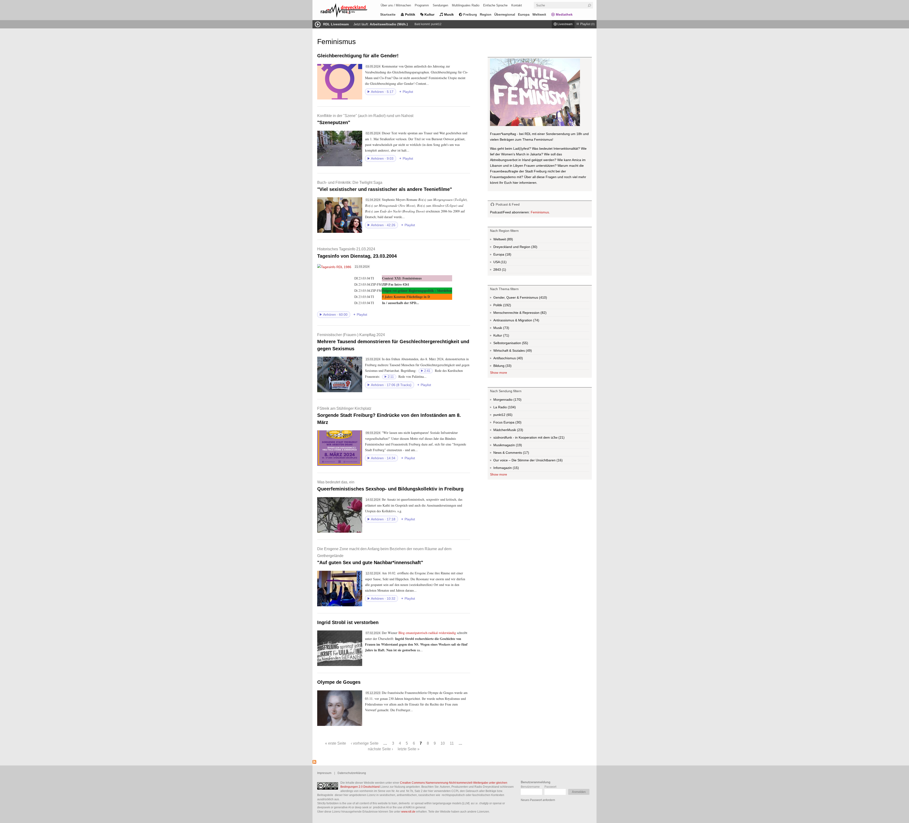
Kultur (429, 14)
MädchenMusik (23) (519, 431)
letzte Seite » (408, 749)
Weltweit (539, 14)
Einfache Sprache (495, 5)
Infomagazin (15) (515, 469)
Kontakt (516, 5)
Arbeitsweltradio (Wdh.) (389, 24)
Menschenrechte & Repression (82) (532, 314)
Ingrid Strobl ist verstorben (348, 622)
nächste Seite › (380, 749)
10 (443, 743)
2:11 (391, 376)
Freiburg (470, 14)
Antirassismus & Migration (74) (526, 321)
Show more (498, 372)
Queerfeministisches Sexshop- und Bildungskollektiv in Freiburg (390, 485)
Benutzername (530, 786)
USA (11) (504, 263)
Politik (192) (506, 306)
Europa (524, 14)
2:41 (427, 371)
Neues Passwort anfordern (538, 799)
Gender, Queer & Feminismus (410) (529, 298)
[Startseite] (350, 11)
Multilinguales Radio (465, 5)
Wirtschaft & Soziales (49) (520, 352)
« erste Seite (335, 743)
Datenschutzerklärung (352, 772)
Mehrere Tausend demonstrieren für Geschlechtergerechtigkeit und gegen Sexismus (393, 342)
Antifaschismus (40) (519, 359)
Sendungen (440, 5)
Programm (422, 5)
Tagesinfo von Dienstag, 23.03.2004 (357, 252)
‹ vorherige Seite (365, 743)
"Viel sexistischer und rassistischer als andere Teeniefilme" (384, 186)
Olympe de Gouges (339, 682)
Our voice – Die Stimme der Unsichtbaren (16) (538, 461)
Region (485, 14)
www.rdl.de (408, 811)
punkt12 (436, 24)
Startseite (388, 14)
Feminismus (540, 212)
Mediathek (564, 14)
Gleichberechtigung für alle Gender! (358, 55)
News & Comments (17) (519, 453)
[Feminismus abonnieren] (314, 763)
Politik (410, 14)
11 (452, 743)
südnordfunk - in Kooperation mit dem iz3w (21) (538, 438)
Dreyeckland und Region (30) (524, 248)
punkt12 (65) (509, 415)
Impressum (324, 772)
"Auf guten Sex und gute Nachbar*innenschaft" (384, 556)
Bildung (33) (508, 367)
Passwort (550, 786)
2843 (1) (503, 270)
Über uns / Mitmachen (396, 5)
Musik (449, 14)
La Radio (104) (509, 408)
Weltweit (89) (509, 240)
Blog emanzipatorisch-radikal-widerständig (427, 632)
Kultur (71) (505, 336)
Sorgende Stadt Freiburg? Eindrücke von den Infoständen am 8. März (389, 415)
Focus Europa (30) (512, 423)
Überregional (504, 14)
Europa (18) (507, 255)
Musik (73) (505, 329)
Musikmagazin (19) (518, 446)
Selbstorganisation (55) (524, 344)
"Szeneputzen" (365, 119)
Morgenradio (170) (517, 400)
